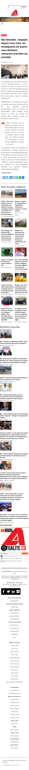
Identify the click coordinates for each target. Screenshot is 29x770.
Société (4, 35)
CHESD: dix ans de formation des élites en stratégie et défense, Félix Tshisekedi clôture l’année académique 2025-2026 (7, 314)
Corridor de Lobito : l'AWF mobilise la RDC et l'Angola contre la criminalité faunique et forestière (7, 288)
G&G (20, 764)
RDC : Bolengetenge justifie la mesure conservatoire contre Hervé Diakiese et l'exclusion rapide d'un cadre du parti (11, 396)
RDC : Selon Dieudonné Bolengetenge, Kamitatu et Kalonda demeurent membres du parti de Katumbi (14, 455)
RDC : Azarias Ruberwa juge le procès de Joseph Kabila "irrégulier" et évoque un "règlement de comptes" (14, 415)
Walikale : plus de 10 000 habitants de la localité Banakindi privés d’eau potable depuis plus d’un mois (21, 288)
